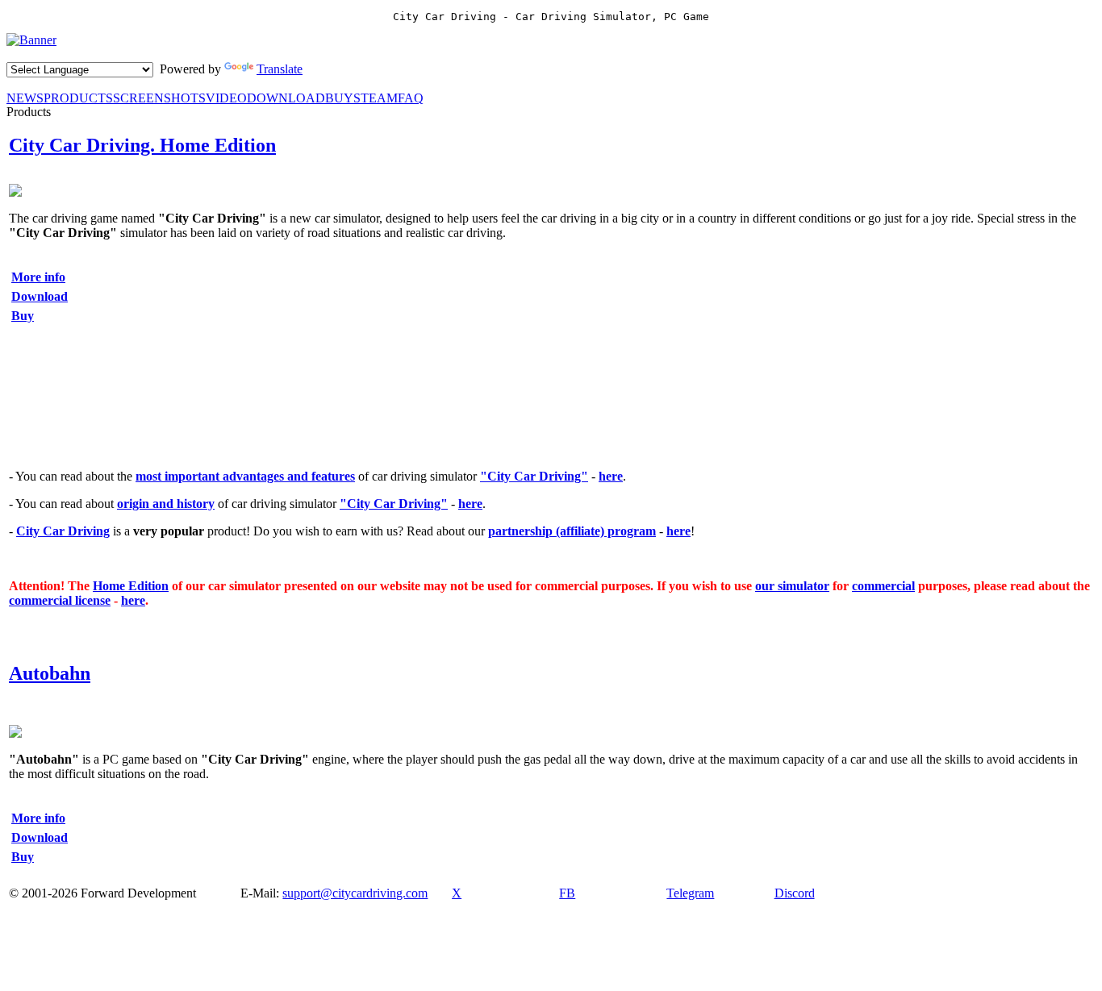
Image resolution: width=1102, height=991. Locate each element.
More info (38, 277)
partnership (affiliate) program (572, 531)
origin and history (166, 503)
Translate (280, 69)
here (611, 476)
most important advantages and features (245, 476)
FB (567, 893)
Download (39, 296)
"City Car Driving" (534, 476)
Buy (22, 316)
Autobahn (49, 673)
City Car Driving (63, 531)
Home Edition (131, 586)
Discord (794, 893)
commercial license (60, 600)
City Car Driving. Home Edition (142, 145)
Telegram (690, 893)
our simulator (792, 586)
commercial (883, 586)
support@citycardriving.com (355, 893)
